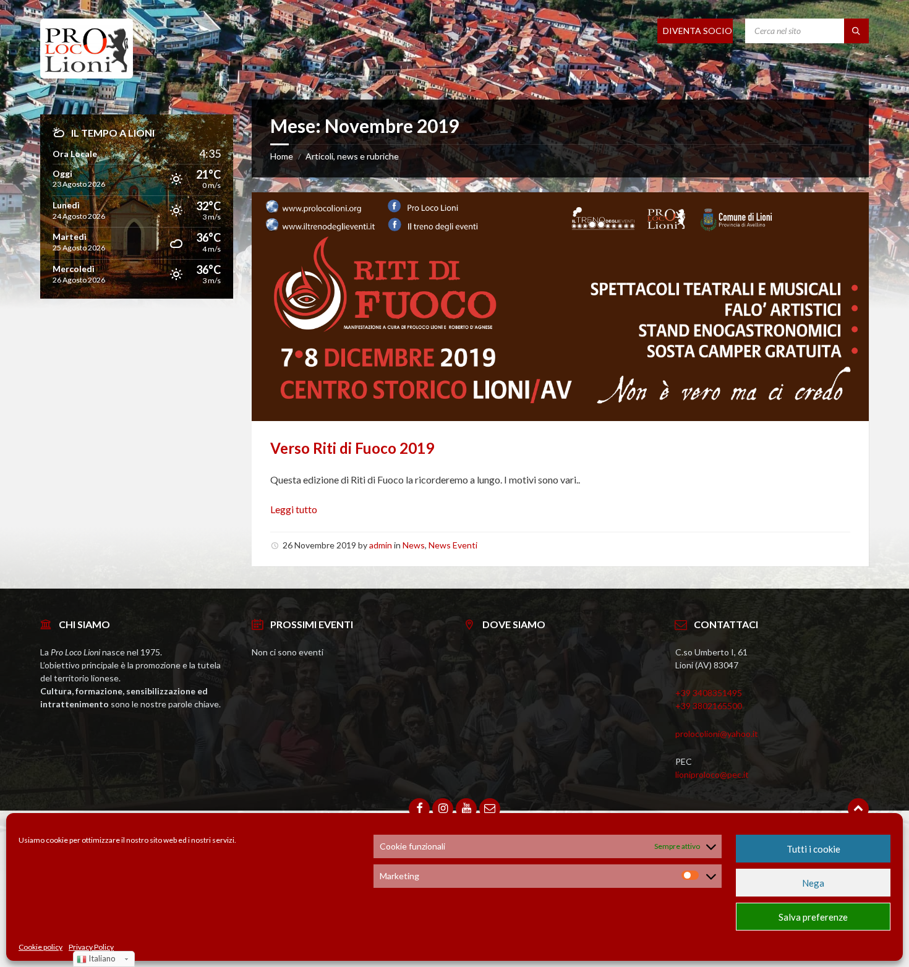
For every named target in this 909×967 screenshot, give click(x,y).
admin (380, 545)
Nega (813, 882)
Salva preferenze (813, 916)
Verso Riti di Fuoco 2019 (352, 448)
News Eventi (453, 545)
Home (281, 156)
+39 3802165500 (708, 706)
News (414, 545)
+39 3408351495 (708, 693)
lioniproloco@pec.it (712, 774)
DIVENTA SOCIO (697, 30)
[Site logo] (86, 74)
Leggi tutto (293, 509)
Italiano (101, 958)
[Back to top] (858, 808)
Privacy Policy (91, 947)
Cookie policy (40, 947)
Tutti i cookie (813, 848)
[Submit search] (856, 31)
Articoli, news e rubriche (352, 156)
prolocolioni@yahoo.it (716, 733)
